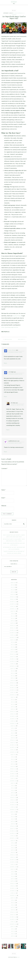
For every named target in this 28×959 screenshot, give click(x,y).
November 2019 (13, 776)
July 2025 (13, 613)
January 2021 (13, 742)
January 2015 (13, 914)
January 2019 (13, 799)
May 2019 (13, 790)
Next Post (20, 339)
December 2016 (13, 859)
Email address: (14, 563)
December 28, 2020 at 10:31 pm (15, 374)
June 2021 (13, 730)
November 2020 (13, 747)
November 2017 (13, 833)
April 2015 (13, 907)
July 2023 (13, 670)
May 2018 (13, 819)
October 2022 (13, 692)
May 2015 (13, 905)
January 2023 (13, 685)
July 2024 (13, 642)
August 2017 (13, 840)
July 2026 (13, 584)
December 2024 (13, 630)
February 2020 (13, 768)
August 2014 (13, 926)
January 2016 (13, 885)
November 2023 (13, 661)
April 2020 (13, 764)
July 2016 (13, 871)
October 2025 (13, 606)
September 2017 (13, 838)
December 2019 (13, 773)
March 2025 (13, 623)
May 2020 (13, 761)
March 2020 (13, 766)
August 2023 (13, 668)
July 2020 (13, 756)
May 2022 (13, 704)
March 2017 (13, 852)
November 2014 (13, 919)
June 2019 (13, 787)
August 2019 (13, 783)
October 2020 (13, 749)
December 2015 (13, 888)
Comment (4, 468)
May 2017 (13, 847)
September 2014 (13, 924)
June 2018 (13, 816)
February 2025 (13, 625)
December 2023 (13, 658)
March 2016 (13, 881)
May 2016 (13, 876)
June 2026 (13, 587)
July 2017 (13, 842)
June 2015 (13, 902)
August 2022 (13, 697)
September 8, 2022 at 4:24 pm (15, 443)
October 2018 (13, 807)
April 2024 (13, 649)
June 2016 (13, 873)
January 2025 (13, 627)
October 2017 (13, 835)
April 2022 (13, 706)
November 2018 (13, 804)
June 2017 (13, 845)
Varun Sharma (12, 350)
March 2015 (13, 909)
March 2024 (13, 651)
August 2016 (13, 869)
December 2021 (13, 716)
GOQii (14, 2)
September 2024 (13, 637)
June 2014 (13, 931)
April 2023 (13, 678)
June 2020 (13, 759)
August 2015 (13, 897)
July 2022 (13, 699)
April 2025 (13, 620)
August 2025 (13, 611)
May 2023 (13, 675)
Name (3, 490)
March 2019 (13, 795)
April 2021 (13, 735)
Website (3, 505)
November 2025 (13, 604)
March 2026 (13, 594)
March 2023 (13, 680)
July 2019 (13, 785)
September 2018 (13, 809)
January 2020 (13, 771)
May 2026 (13, 589)
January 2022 (13, 713)
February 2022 (13, 711)
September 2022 (13, 694)
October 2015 (13, 893)
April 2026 (13, 592)
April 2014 (13, 936)
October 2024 (13, 635)
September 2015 (13, 895)
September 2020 (13, 752)
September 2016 (13, 866)
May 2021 (13, 733)
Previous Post (8, 339)
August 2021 (13, 725)
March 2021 (13, 737)
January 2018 (13, 828)
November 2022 (13, 690)
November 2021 (13, 718)
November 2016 (13, 862)
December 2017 (13, 830)
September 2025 (13, 608)
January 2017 (13, 857)
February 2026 (13, 596)
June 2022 (13, 701)
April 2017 (13, 850)
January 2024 (13, 656)
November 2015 (13, 890)
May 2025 (13, 618)
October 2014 (13, 921)
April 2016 (13, 878)
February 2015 (13, 912)
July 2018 (13, 814)
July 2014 (13, 928)
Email (3, 497)
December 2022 (13, 687)
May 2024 (13, 647)
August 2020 (13, 754)
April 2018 (13, 821)
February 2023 (13, 682)
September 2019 (13, 780)
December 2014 (13, 916)
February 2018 (13, 826)
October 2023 (13, 663)
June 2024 (13, 644)
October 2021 (13, 721)
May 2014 (13, 933)
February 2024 (13, 654)
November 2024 (13, 632)
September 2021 (13, 723)
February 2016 (13, 883)
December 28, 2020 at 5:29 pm (15, 352)
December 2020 (13, 744)
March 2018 (13, 823)
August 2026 (13, 582)
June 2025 (13, 615)
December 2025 (13, 601)
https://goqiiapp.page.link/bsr (9, 327)
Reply (5, 363)
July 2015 (13, 900)
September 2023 (13, 666)
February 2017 (13, 854)
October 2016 (13, 864)
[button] (14, 10)
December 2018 (13, 802)
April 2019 (13, 792)
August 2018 (13, 811)
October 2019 (13, 778)
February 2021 (13, 740)
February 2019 (13, 797)
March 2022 (13, 709)
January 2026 (13, 599)
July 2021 (13, 728)
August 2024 (13, 639)
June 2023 (13, 673)
